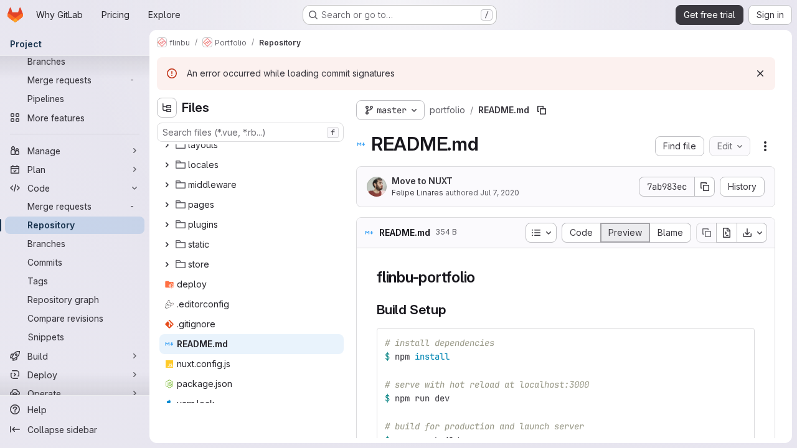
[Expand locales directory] (166, 164)
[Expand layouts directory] (166, 145)
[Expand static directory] (166, 244)
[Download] (752, 233)
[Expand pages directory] (166, 204)
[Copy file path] (542, 110)
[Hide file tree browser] (167, 108)
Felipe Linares (417, 192)
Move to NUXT (422, 180)
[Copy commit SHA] (705, 187)
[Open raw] (727, 233)
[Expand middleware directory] (166, 184)
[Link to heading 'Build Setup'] (453, 309)
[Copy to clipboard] (740, 343)
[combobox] (250, 132)
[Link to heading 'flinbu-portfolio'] (483, 277)
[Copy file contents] (706, 233)
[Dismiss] (760, 73)
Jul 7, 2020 (499, 192)
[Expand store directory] (166, 264)
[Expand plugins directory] (166, 224)
